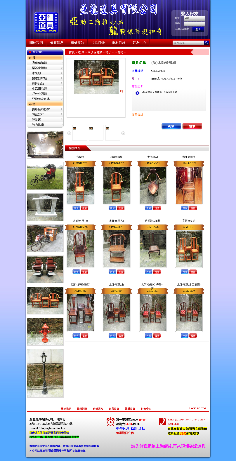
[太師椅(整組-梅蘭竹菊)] (153, 293)
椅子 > (109, 52)
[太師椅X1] (153, 166)
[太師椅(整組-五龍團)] (189, 293)
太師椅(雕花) (80, 220)
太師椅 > (120, 52)
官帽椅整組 (188, 220)
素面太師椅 (188, 157)
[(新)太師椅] (116, 166)
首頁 (72, 52)
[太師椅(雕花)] (80, 229)
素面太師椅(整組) (80, 284)
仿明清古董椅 (152, 220)
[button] (171, 122)
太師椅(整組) (116, 284)
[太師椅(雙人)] (116, 229)
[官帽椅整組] (189, 229)
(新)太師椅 (116, 157)
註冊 (178, 28)
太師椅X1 (152, 157)
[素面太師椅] (189, 166)
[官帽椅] (80, 166)
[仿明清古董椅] (153, 229)
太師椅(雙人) (116, 220)
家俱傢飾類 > (96, 52)
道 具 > (83, 52)
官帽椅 (80, 157)
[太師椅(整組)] (116, 293)
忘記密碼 (185, 28)
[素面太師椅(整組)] (80, 293)
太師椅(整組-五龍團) (189, 284)
